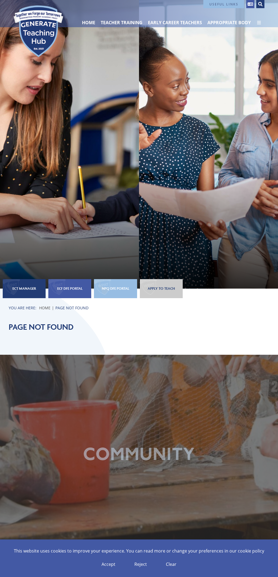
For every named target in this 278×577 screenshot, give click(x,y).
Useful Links (223, 4)
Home (44, 307)
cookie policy (251, 551)
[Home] (38, 31)
